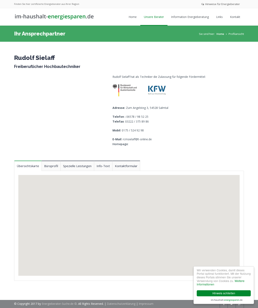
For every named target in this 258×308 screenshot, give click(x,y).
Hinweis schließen (223, 293)
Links (219, 17)
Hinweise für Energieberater (222, 4)
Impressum (146, 304)
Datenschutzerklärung (121, 304)
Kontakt (235, 17)
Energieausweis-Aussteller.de (227, 300)
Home (133, 17)
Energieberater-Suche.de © (59, 304)
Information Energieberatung (190, 17)
